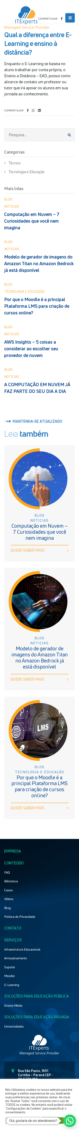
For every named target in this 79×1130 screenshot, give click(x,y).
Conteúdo (14, 862)
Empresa (12, 851)
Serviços (13, 939)
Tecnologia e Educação (26, 171)
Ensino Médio (13, 1005)
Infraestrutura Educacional (22, 949)
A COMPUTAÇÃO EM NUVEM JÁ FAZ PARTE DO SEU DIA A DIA (37, 387)
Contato (12, 928)
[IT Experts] (27, 18)
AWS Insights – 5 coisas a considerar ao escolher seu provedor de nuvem (31, 348)
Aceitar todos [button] (53, 1120)
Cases (8, 890)
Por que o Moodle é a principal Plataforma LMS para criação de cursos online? (36, 306)
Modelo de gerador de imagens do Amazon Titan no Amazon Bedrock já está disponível (39, 263)
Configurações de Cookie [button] (23, 1120)
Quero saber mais (27, 550)
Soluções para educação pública (36, 996)
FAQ (7, 872)
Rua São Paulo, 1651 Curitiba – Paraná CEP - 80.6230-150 (35, 1075)
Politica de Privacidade (19, 916)
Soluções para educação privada (36, 1016)
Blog (7, 908)
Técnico (14, 162)
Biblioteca (11, 881)
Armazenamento (15, 958)
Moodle (9, 976)
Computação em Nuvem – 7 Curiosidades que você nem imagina (31, 221)
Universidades (14, 1026)
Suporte (9, 967)
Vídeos (8, 899)
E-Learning (11, 985)
